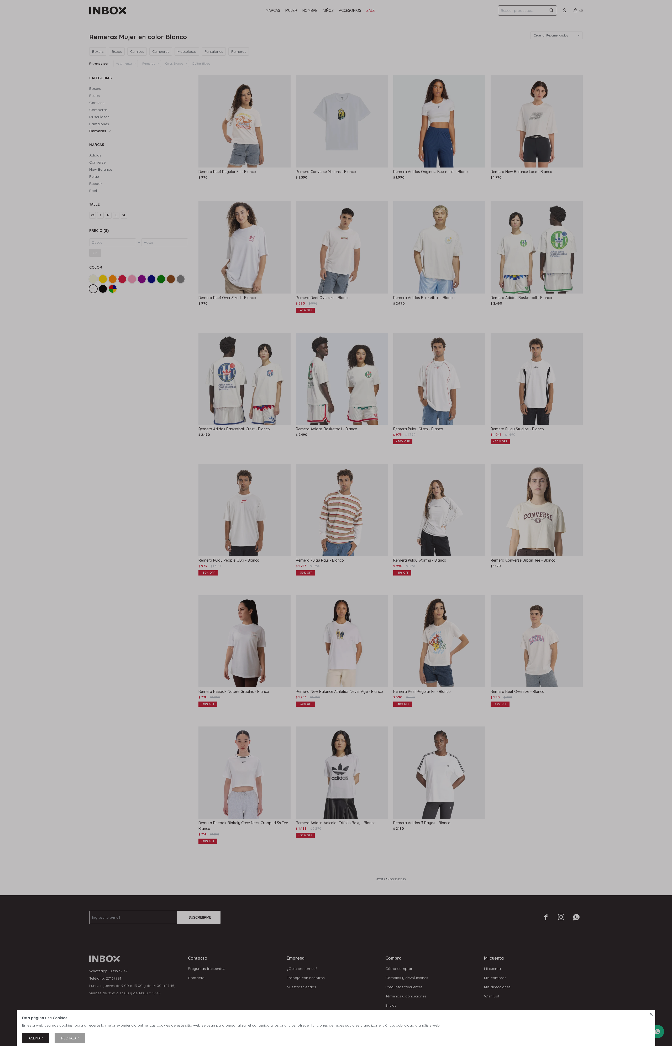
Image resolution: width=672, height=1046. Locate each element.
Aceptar (36, 1038)
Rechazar (70, 1038)
